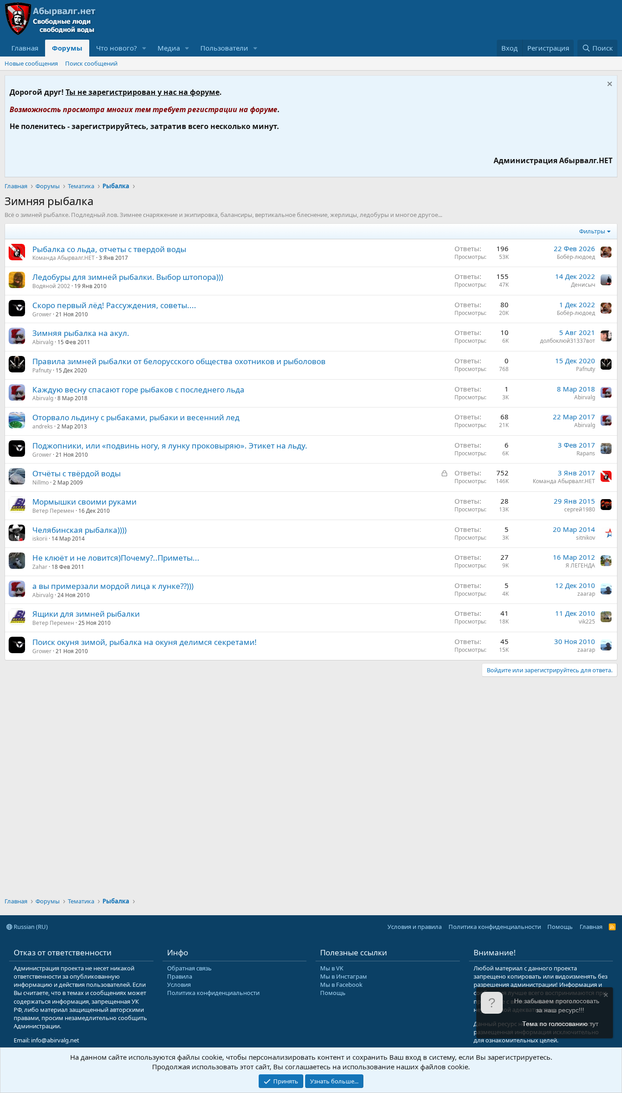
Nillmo (40, 482)
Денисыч (583, 285)
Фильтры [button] (592, 231)
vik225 (587, 621)
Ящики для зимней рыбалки (86, 613)
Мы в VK (331, 968)
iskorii (39, 538)
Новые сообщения (31, 63)
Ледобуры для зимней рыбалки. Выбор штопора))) (127, 277)
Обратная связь (189, 968)
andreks (42, 426)
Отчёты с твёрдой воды (76, 473)
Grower (41, 314)
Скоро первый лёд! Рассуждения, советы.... (114, 305)
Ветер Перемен (53, 511)
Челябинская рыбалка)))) (79, 530)
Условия (179, 984)
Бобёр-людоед (576, 257)
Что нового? (116, 47)
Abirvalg (42, 342)
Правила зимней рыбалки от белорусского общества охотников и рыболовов (179, 361)
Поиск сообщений (91, 63)
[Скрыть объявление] (608, 85)
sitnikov (585, 537)
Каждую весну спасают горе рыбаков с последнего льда (138, 389)
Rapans (585, 453)
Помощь (560, 927)
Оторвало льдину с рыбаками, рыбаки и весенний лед (136, 417)
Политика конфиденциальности (495, 927)
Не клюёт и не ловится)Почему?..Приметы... (115, 557)
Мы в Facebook (341, 984)
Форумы (67, 47)
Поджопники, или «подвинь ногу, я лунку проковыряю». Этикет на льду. (169, 445)
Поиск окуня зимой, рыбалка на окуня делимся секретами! (144, 642)
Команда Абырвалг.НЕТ (63, 258)
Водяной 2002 (51, 286)
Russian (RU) (30, 927)
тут (594, 1023)
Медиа (169, 47)
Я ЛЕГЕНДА (580, 565)
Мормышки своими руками (84, 501)
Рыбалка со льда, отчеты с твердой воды (109, 249)
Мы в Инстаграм (343, 976)
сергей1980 (579, 509)
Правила (179, 976)
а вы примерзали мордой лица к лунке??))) (113, 586)
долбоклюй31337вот (567, 341)
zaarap (586, 594)
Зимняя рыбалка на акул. (80, 333)
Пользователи (224, 47)
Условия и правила (414, 927)
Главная (24, 47)
